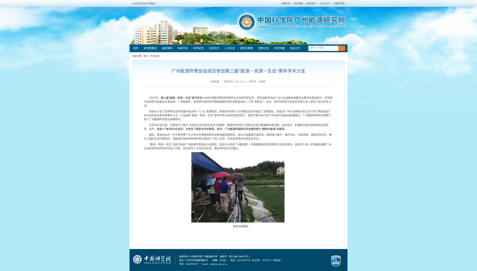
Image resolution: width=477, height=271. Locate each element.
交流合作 (214, 48)
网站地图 (298, 3)
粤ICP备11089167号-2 (239, 256)
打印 (252, 81)
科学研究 (198, 48)
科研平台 (183, 48)
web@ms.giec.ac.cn (218, 264)
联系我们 (311, 3)
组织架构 (167, 48)
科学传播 (279, 48)
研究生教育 (246, 48)
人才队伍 (230, 48)
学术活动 (154, 56)
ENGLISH (325, 3)
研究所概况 (150, 48)
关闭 (262, 81)
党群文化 (263, 48)
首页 (135, 48)
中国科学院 (339, 3)
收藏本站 (285, 3)
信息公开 (295, 48)
